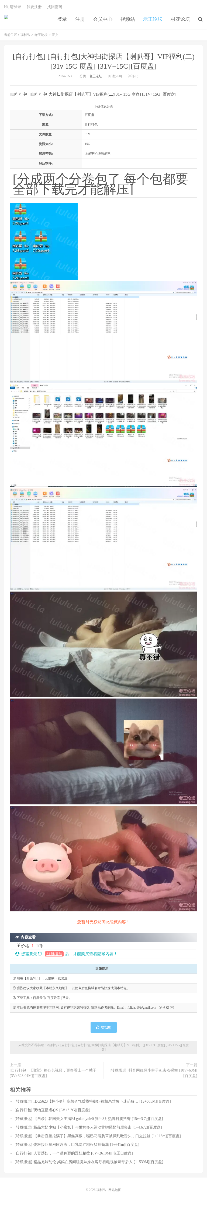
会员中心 (102, 19)
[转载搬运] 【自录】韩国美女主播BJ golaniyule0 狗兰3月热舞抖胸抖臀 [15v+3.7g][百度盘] (89, 1119)
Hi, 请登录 (12, 7)
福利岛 (6, 19)
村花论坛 (180, 19)
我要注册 (34, 7)
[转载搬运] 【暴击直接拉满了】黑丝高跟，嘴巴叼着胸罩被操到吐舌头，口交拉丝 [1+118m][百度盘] (98, 1136)
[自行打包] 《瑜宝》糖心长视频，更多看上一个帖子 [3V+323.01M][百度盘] (53, 1073)
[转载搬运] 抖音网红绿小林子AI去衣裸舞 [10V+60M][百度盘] (153, 1073)
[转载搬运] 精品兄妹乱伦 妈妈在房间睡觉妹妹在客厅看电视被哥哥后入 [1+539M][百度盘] (89, 1162)
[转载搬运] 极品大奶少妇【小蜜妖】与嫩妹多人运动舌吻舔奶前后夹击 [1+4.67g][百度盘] (88, 1127)
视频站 (127, 19)
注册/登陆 (54, 954)
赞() (106, 1027)
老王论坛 (153, 19)
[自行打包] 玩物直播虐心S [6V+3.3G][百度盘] (52, 1110)
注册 (80, 19)
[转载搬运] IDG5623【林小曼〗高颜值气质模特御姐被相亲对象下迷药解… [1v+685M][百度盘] (93, 1101)
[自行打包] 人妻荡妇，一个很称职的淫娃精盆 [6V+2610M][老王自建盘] (74, 1153)
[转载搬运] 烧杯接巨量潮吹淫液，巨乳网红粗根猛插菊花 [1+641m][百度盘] (77, 1145)
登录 (62, 19)
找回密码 (54, 7)
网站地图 (114, 1190)
